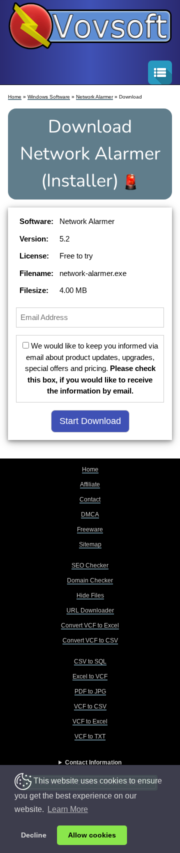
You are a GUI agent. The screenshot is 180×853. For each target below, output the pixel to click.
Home (15, 97)
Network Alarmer (94, 97)
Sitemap (90, 544)
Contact (90, 499)
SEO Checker (90, 565)
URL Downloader (90, 610)
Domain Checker (90, 580)
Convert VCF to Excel (90, 625)
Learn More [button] (68, 809)
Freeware (90, 529)
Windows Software (49, 97)
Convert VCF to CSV (90, 640)
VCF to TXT (90, 736)
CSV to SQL (90, 661)
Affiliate (90, 484)
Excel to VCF (90, 676)
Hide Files (90, 595)
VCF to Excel (90, 721)
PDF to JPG (90, 691)
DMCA (90, 514)
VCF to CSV (90, 706)
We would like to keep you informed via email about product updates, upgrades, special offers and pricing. (91, 368)
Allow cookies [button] (92, 835)
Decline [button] (33, 835)
